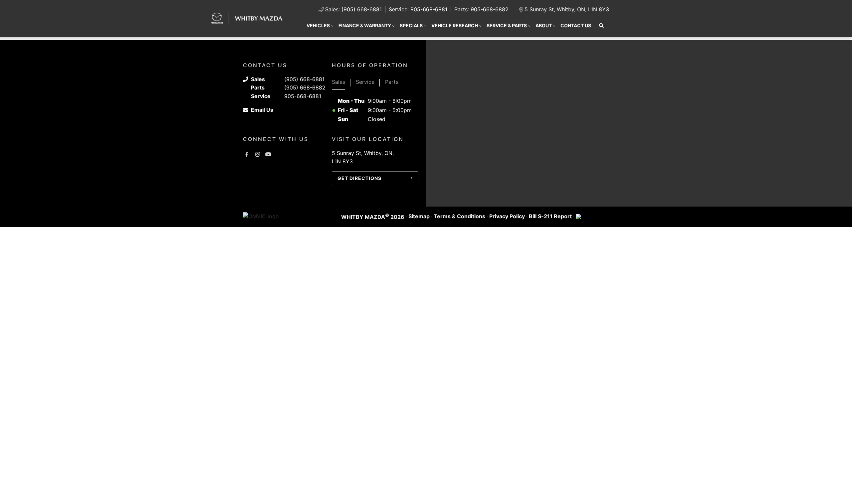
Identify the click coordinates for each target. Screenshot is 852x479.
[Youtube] (268, 154)
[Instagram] (258, 154)
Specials (411, 25)
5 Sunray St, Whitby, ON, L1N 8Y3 (567, 9)
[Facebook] (247, 154)
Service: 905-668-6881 (418, 9)
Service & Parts (507, 25)
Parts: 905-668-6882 (481, 9)
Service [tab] (365, 82)
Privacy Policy (507, 216)
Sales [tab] (338, 82)
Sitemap (419, 216)
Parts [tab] (391, 82)
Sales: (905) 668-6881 (353, 9)
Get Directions (359, 178)
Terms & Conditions (459, 216)
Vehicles (318, 25)
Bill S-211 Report (550, 216)
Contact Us (575, 25)
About (543, 25)
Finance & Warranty (364, 25)
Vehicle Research (454, 25)
